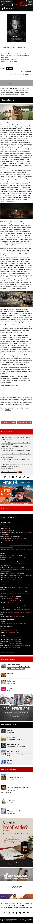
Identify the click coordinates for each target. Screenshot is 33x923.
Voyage (9, 690)
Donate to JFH (12, 907)
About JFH (4, 903)
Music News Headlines (9, 431)
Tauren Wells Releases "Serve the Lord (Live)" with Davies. (17, 450)
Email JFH (19, 903)
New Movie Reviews (8, 769)
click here (8, 410)
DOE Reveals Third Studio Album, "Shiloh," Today (14, 446)
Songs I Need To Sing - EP (15, 739)
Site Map (26, 903)
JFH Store (4, 907)
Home (30, 907)
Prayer (19, 907)
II (7, 676)
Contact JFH (11, 903)
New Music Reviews (8, 659)
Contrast (9, 763)
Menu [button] (8, 8)
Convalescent (11, 732)
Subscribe (25, 907)
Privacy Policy (28, 920)
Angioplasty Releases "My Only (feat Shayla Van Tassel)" (16, 443)
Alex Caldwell (5, 385)
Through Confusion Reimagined (16, 746)
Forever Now (11, 683)
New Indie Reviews (8, 725)
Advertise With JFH (18, 905)
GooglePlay (23, 369)
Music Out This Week (9, 517)
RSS (20, 472)
